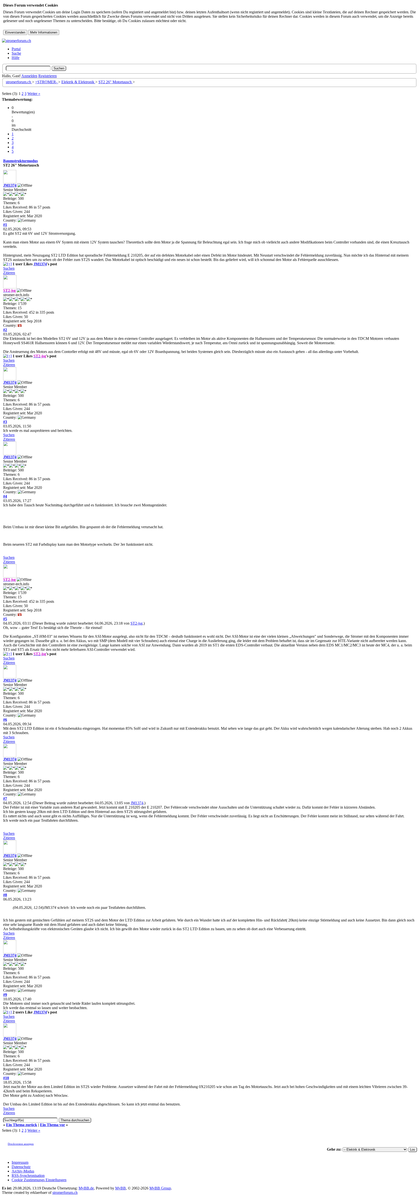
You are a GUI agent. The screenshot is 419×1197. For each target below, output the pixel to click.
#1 (5, 225)
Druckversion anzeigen (21, 1143)
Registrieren (47, 76)
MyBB (120, 1188)
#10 (6, 1078)
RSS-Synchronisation (28, 1175)
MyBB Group (160, 1188)
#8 (5, 895)
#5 (5, 619)
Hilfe (15, 58)
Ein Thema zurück (21, 1125)
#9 (5, 995)
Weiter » (33, 94)
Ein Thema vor (52, 1125)
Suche (16, 53)
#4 (5, 496)
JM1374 (9, 185)
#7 (5, 798)
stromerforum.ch (19, 82)
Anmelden (29, 76)
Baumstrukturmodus (20, 161)
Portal (16, 49)
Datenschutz (21, 1167)
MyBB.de (86, 1188)
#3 (5, 422)
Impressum (20, 1162)
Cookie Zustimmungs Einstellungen (39, 1180)
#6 (5, 720)
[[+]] (7, 264)
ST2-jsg (136, 623)
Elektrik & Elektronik (78, 82)
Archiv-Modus (23, 1171)
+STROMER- (46, 82)
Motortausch (115, 82)
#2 (5, 330)
